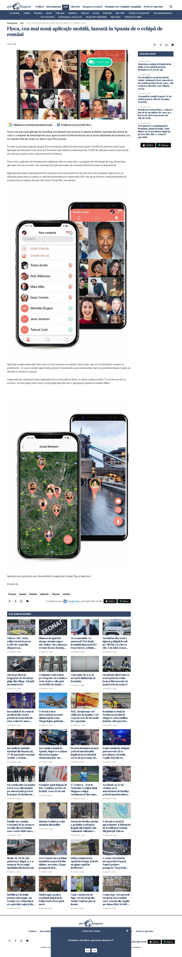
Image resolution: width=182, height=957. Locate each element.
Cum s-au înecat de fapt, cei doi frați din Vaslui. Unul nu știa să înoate (83, 899)
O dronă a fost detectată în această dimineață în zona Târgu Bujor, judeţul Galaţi (51, 716)
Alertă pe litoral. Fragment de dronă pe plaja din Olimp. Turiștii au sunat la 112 (20, 679)
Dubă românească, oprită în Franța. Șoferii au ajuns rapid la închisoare (84, 862)
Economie (15, 12)
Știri (65, 6)
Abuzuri (85, 12)
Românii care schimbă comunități (123, 6)
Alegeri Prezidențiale (96, 16)
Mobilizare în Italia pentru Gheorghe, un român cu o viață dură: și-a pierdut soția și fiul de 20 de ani (20, 899)
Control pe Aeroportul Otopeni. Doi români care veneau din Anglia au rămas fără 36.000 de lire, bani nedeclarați (117, 899)
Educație (60, 12)
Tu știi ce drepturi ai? (139, 12)
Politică (40, 6)
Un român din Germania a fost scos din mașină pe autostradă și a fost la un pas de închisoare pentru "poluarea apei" (21, 789)
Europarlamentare (162, 12)
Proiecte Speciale (153, 6)
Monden (38, 12)
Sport (49, 12)
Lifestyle (75, 6)
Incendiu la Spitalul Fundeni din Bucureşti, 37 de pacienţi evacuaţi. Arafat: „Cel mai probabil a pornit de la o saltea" (21, 753)
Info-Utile (120, 12)
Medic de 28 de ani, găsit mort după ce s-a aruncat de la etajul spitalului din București (20, 862)
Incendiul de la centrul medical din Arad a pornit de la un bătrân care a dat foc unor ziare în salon (20, 716)
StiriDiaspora (12, 23)
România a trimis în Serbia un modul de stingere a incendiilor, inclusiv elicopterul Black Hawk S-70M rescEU (115, 716)
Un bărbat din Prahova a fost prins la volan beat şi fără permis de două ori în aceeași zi (116, 679)
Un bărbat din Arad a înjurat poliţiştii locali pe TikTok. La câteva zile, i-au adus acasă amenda (115, 643)
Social (96, 12)
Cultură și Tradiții (132, 16)
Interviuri (115, 16)
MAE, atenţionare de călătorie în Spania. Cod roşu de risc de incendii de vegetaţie (85, 716)
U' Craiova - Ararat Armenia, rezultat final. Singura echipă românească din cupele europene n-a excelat (84, 789)
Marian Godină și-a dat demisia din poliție (52, 823)
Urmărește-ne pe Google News (76, 124)
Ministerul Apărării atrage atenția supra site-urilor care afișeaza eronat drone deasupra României (53, 643)
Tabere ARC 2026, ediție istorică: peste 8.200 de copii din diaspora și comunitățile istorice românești (19, 643)
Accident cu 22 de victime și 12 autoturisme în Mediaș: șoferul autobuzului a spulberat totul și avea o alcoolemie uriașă (117, 789)
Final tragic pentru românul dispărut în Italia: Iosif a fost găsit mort (51, 899)
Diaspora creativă (92, 6)
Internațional (53, 6)
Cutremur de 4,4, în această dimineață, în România (83, 678)
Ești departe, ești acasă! (70, 16)
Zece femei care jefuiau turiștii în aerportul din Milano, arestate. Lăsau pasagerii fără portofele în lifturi (53, 862)
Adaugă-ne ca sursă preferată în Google (32, 124)
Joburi (27, 12)
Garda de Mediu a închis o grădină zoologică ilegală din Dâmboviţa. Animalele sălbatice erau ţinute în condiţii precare (84, 826)
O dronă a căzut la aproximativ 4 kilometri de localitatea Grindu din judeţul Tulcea (117, 826)
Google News (74, 601)
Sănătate (72, 12)
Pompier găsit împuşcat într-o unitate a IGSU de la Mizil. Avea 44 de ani (53, 788)
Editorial (107, 12)
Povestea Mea (47, 16)
